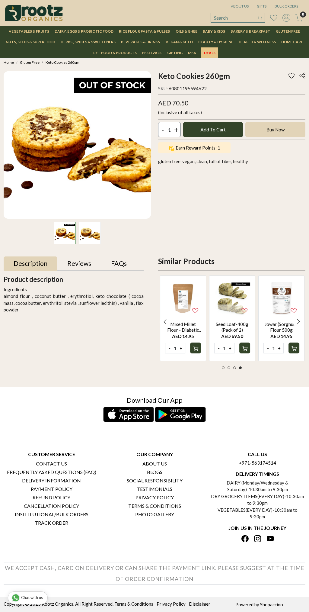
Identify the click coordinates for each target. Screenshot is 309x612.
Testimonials (154, 489)
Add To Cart (213, 129)
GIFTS (261, 6)
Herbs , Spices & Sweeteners (88, 42)
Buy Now (275, 129)
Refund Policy (51, 497)
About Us (154, 463)
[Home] (34, 13)
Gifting (175, 52)
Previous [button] (165, 321)
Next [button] (298, 321)
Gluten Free (288, 31)
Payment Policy (51, 489)
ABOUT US (240, 6)
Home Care (292, 42)
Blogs (154, 472)
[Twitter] (257, 539)
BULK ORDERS (286, 6)
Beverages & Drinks (140, 42)
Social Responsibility (155, 480)
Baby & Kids (214, 31)
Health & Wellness (257, 42)
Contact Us (51, 463)
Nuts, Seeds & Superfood (30, 42)
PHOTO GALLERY (154, 514)
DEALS (209, 52)
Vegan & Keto (179, 42)
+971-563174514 (257, 462)
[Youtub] (270, 539)
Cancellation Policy (51, 506)
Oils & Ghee (186, 31)
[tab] (30, 263)
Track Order (51, 523)
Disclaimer (199, 604)
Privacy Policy (154, 497)
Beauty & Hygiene (215, 42)
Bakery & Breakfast (250, 31)
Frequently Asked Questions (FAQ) (51, 472)
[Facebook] (245, 539)
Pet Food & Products (115, 52)
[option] (182, 318)
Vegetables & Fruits (29, 31)
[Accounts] (286, 18)
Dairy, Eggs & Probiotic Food (84, 31)
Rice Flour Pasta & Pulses (144, 31)
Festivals (151, 52)
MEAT (193, 52)
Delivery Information (51, 480)
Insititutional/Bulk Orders (51, 514)
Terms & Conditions (154, 506)
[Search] (260, 18)
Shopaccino (271, 604)
